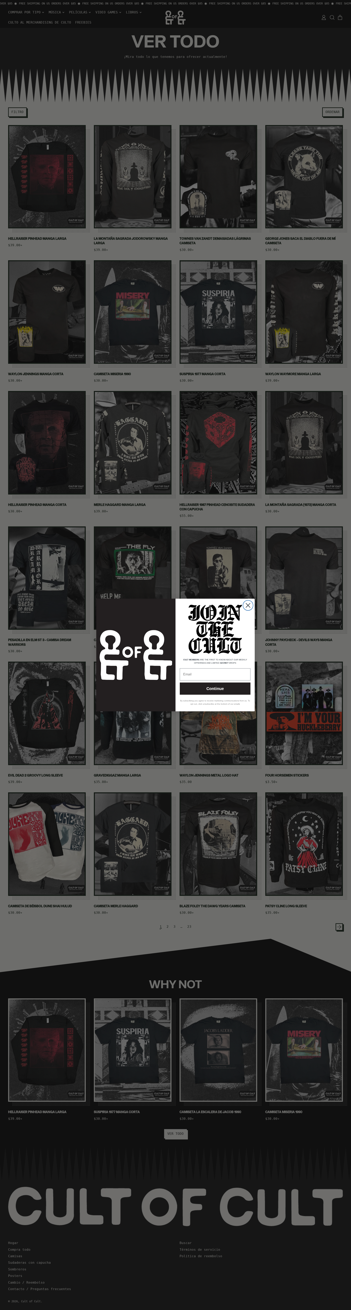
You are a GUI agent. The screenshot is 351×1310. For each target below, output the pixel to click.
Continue (215, 688)
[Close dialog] (248, 605)
